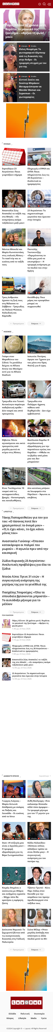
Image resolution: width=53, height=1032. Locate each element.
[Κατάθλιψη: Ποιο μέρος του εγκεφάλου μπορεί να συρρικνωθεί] (39, 285)
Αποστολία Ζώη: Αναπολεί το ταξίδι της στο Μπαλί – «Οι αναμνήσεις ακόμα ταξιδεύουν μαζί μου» (13, 216)
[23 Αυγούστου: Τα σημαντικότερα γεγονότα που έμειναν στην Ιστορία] (39, 199)
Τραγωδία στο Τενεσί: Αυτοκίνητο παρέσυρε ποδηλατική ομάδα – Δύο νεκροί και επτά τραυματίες (13, 407)
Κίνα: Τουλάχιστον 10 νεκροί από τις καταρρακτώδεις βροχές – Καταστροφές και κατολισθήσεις (13, 494)
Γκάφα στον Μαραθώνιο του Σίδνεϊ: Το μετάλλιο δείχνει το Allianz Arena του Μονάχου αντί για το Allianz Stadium (12, 365)
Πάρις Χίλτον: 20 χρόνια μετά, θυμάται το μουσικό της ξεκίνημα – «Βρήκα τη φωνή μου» (25, 31)
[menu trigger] (49, 4)
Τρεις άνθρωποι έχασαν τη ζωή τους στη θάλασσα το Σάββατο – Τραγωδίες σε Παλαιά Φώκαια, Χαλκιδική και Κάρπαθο (13, 306)
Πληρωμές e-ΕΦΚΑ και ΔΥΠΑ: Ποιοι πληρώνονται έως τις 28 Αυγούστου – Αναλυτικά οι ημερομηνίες (30, 648)
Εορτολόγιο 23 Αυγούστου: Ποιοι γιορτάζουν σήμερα (12, 171)
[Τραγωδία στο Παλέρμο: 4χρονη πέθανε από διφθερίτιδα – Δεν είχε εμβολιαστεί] (39, 389)
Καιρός (16, 883)
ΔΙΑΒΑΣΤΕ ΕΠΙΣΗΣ (11, 776)
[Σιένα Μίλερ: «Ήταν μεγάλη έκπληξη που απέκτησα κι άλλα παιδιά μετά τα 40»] (39, 918)
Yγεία (33, 293)
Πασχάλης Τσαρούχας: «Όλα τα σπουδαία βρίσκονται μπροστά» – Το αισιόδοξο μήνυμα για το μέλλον (25, 598)
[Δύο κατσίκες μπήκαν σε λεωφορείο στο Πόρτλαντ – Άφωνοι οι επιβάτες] (39, 476)
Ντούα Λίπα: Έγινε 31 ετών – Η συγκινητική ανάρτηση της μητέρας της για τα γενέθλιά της (24, 580)
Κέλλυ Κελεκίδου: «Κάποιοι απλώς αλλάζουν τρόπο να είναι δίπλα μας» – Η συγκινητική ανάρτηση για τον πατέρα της (38, 852)
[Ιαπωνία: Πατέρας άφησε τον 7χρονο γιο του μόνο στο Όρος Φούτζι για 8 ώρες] (39, 344)
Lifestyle (11, 22)
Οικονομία (43, 164)
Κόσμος (7, 352)
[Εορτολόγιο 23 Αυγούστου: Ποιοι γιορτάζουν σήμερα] (14, 157)
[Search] (44, 4)
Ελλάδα (33, 46)
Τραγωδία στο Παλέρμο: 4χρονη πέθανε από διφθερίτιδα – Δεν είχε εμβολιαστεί (39, 407)
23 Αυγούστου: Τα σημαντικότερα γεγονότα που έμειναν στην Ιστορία (29, 674)
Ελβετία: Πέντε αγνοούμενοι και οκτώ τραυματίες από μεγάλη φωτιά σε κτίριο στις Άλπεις (13, 446)
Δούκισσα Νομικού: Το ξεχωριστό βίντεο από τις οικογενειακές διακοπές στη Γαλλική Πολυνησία (13, 935)
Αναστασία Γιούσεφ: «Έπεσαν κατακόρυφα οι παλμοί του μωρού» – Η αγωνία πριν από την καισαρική (25, 547)
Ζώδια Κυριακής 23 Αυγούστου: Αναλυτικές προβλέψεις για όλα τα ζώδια (26, 564)
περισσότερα (44, 776)
